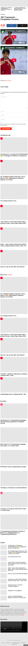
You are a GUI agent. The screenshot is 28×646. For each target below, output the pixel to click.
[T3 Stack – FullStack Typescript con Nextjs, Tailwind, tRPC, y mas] (14, 364)
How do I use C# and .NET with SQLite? (12, 267)
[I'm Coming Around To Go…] (14, 191)
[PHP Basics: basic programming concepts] (14, 457)
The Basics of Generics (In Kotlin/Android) (13, 488)
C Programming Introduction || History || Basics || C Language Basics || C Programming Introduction (12, 532)
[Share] (12, 25)
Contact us (8, 642)
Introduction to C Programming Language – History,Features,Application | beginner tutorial (13, 421)
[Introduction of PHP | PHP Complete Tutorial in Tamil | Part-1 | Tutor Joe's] (3, 581)
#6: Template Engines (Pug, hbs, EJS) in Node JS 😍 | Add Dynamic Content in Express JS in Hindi (20, 9)
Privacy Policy (14, 644)
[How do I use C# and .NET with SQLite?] (14, 257)
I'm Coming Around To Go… (8, 201)
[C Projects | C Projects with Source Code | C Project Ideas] (14, 499)
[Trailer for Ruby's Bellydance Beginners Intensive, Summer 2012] (3, 598)
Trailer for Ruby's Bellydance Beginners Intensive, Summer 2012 (17, 597)
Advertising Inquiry (16, 642)
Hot (1, 138)
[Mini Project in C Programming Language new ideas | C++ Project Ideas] (14, 435)
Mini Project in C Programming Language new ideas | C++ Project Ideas (13, 444)
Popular (1, 404)
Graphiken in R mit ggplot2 (15, 590)
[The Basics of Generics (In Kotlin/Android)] (14, 478)
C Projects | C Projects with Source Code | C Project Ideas (13, 509)
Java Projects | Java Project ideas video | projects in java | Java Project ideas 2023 (13, 222)
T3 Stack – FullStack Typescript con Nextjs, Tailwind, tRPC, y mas (13, 374)
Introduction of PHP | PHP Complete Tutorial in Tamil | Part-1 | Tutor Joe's (17, 580)
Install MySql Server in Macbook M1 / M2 (13, 394)
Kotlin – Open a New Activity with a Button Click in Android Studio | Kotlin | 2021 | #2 (13, 245)
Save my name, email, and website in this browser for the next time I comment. (13, 125)
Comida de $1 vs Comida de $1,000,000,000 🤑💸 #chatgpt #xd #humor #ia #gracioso (6, 9)
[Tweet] (22, 25)
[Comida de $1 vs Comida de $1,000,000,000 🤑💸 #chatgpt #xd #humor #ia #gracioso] (6, 3)
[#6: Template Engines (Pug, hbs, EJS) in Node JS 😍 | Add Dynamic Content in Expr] (20, 3)
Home (3, 642)
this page (22, 614)
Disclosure (24, 642)
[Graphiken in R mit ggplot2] (3, 592)
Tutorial (9, 274)
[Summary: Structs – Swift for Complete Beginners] (3, 586)
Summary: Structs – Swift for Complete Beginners (15, 585)
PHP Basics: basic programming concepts (13, 467)
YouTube (8, 80)
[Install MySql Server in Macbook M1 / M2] (14, 384)
